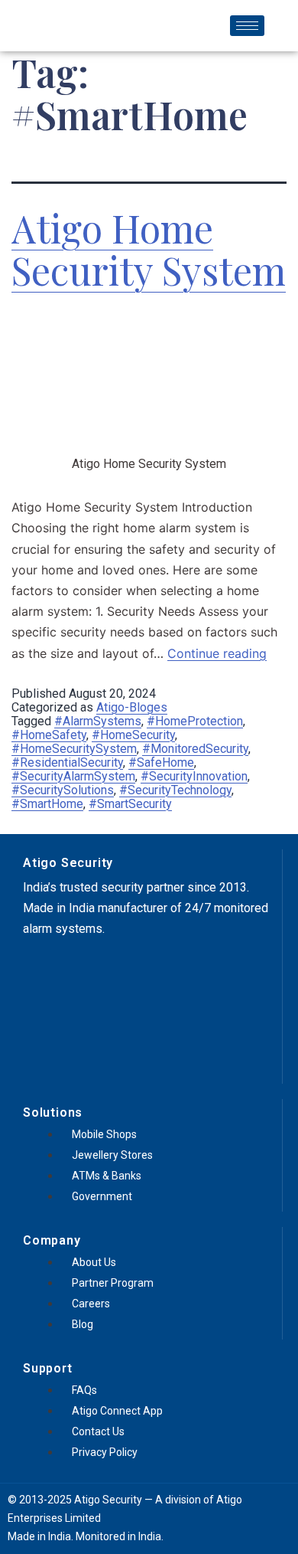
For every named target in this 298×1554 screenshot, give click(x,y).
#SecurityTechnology (175, 790)
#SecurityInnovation (194, 776)
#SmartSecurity (130, 804)
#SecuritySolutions (62, 790)
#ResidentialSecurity (67, 762)
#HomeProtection (195, 721)
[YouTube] (95, 968)
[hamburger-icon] (247, 25)
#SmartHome (47, 804)
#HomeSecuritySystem (74, 748)
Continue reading (217, 653)
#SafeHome (161, 762)
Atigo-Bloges (131, 707)
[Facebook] (42, 968)
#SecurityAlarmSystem (73, 776)
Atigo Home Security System (148, 249)
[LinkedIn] (122, 968)
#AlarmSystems (97, 721)
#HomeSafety (48, 735)
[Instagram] (68, 968)
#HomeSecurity (133, 735)
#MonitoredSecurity (195, 748)
